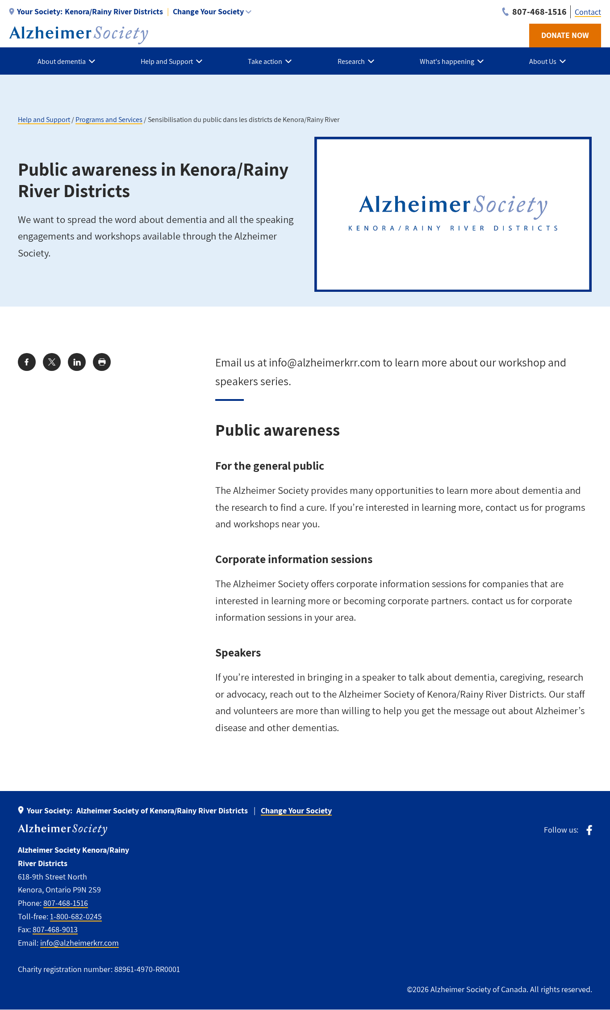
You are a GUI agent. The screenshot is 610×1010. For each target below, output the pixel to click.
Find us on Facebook (589, 830)
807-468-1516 (65, 903)
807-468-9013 (55, 929)
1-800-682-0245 (76, 916)
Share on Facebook (27, 362)
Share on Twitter (52, 362)
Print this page (102, 362)
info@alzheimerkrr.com (79, 943)
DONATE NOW (565, 35)
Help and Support (44, 119)
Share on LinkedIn (77, 362)
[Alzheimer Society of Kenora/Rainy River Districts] (78, 35)
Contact (588, 12)
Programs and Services (108, 119)
